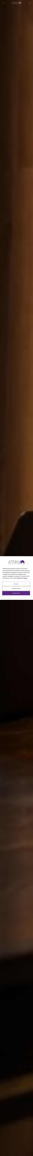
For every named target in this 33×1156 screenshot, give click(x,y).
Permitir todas (16, 593)
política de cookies (22, 578)
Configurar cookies (16, 588)
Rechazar (16, 583)
